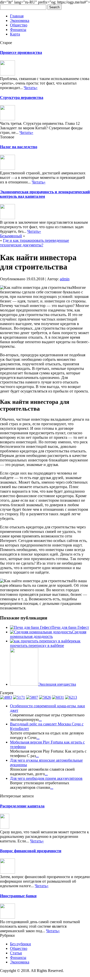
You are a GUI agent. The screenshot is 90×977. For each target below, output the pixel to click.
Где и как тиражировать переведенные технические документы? (34, 242)
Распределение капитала (22, 806)
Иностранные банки (18, 896)
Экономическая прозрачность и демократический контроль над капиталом (45, 194)
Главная (17, 16)
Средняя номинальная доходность (48, 634)
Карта (15, 34)
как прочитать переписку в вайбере (45, 643)
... (40, 719)
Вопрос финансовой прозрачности (30, 851)
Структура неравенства (21, 97)
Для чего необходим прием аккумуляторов (46, 778)
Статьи (16, 953)
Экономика (19, 20)
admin (65, 279)
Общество (18, 25)
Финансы (18, 29)
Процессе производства (21, 52)
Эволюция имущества (57, 684)
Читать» (31, 88)
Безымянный (11, 236)
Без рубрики (20, 944)
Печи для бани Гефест (70, 627)
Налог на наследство (18, 147)
